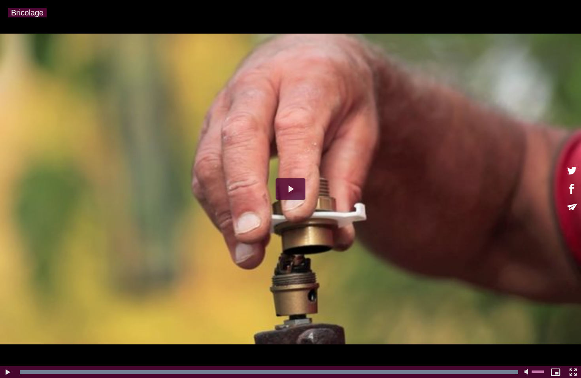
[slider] (269, 372)
